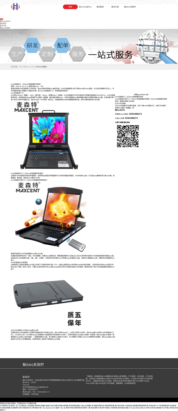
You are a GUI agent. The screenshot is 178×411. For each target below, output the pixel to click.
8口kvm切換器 (41, 67)
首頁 (70, 7)
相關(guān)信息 (28, 67)
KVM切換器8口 (16, 262)
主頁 (20, 67)
